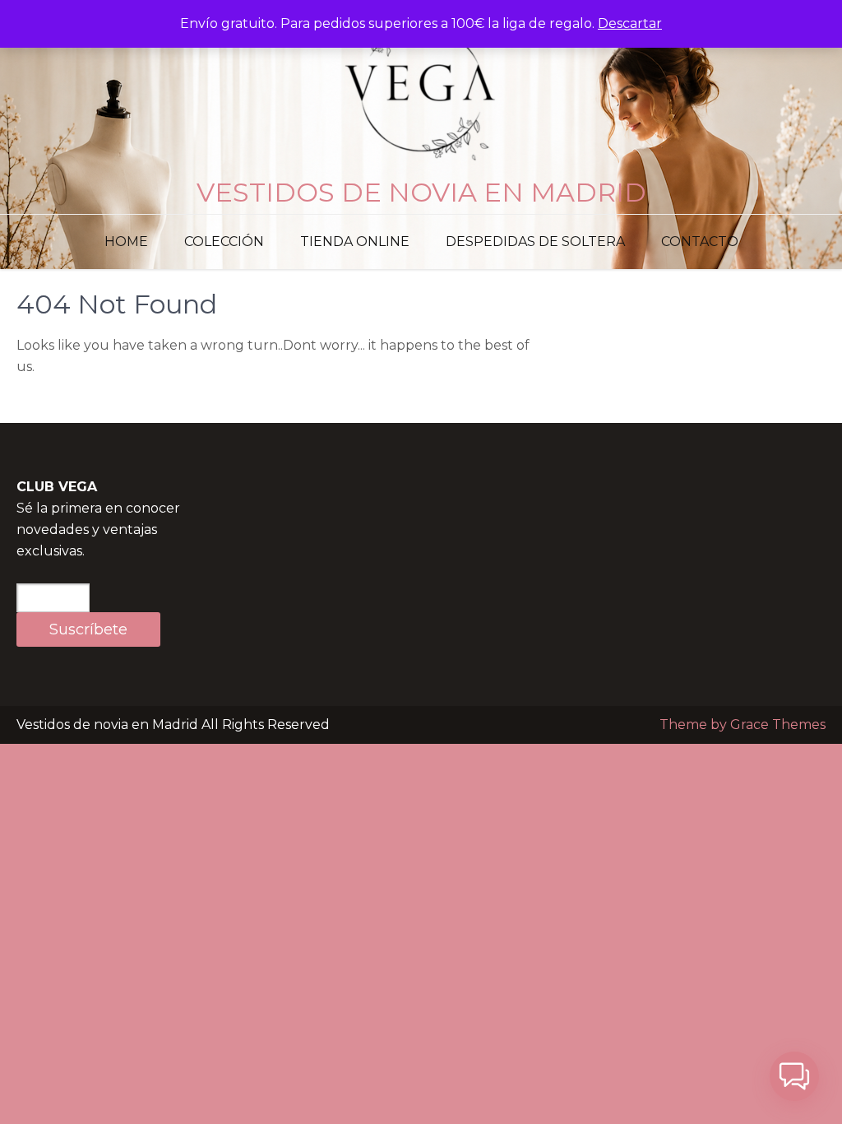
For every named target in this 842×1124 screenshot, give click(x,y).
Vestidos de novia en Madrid (421, 192)
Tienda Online (354, 241)
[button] (794, 1076)
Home (126, 241)
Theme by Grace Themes (742, 724)
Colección (224, 241)
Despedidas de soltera (535, 241)
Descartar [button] (630, 23)
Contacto (699, 241)
